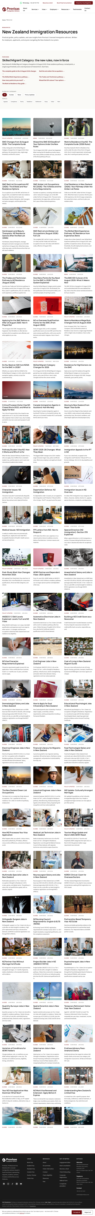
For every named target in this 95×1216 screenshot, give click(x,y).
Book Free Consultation (64, 3)
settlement (38, 101)
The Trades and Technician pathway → (52, 77)
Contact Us (87, 9)
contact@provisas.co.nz (83, 1194)
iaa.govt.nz (33, 1206)
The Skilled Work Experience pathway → (15, 77)
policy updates (30, 95)
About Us (25, 9)
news (19, 95)
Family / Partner (31, 1175)
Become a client (48, 3)
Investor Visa (30, 1172)
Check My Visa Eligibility (83, 3)
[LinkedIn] (16, 1183)
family (22, 101)
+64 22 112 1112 (81, 1191)
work (58, 101)
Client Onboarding (65, 1172)
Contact (45, 1172)
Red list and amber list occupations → (52, 71)
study (46, 101)
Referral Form (63, 1181)
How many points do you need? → (13, 80)
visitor (52, 101)
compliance (14, 101)
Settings (21, 1213)
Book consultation (65, 1166)
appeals (5, 101)
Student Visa (30, 1166)
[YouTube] (21, 1183)
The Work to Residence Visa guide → (14, 83)
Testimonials (77, 9)
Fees (44, 1182)
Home (4, 20)
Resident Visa (31, 1169)
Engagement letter (65, 1162)
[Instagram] (8, 1183)
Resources (46, 1178)
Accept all (76, 1212)
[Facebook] (4, 1183)
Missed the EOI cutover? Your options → (52, 80)
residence (29, 101)
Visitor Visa (30, 1178)
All (4, 95)
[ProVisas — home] (11, 9)
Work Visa (30, 1162)
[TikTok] (12, 1183)
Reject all (88, 1212)
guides (11, 95)
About (44, 1162)
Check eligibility (47, 1175)
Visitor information (48, 1169)
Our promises (46, 1166)
